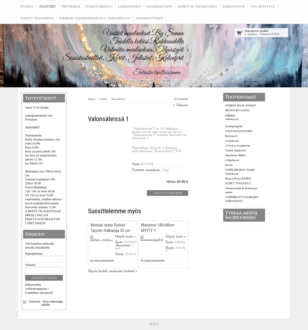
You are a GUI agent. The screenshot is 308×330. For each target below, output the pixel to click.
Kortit (229, 164)
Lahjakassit (232, 160)
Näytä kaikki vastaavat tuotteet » (112, 271)
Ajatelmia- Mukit (235, 155)
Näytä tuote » (125, 236)
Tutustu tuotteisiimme (156, 72)
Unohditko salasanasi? (39, 292)
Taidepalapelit (233, 126)
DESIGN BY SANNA (237, 110)
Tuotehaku (182, 99)
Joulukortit (232, 140)
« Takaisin (180, 105)
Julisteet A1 (232, 119)
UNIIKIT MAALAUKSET (240, 105)
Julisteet (103, 99)
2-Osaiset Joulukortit (237, 145)
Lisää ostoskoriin (103, 260)
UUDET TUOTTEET (238, 183)
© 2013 (154, 324)
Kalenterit (231, 136)
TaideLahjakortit (235, 150)
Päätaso (91, 99)
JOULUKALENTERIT (239, 131)
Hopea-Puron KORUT (238, 178)
